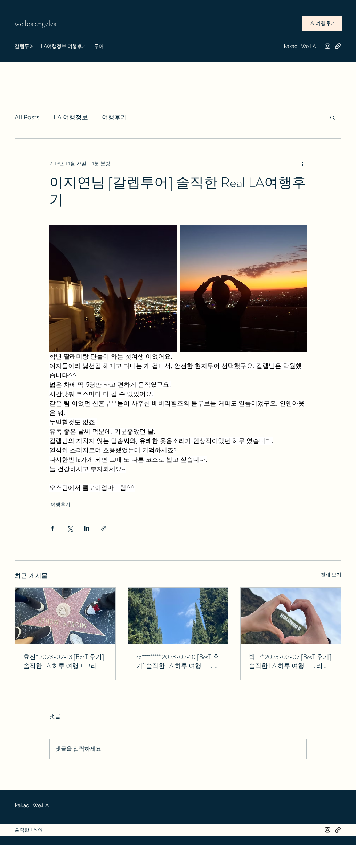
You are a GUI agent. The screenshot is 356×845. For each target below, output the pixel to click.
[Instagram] (327, 46)
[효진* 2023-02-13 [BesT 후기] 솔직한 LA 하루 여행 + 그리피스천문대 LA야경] (65, 616)
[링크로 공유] (103, 528)
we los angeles (36, 23)
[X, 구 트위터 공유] (69, 528)
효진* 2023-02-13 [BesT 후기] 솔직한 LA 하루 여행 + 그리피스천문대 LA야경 (63, 661)
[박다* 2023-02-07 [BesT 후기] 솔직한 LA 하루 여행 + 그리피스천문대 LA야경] (291, 616)
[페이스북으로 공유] (52, 528)
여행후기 (114, 117)
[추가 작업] (302, 163)
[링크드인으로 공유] (86, 528)
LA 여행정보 (71, 117)
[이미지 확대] (113, 288)
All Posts (27, 117)
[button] (332, 117)
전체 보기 (331, 574)
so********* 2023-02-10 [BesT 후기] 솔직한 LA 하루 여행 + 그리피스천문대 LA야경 (178, 661)
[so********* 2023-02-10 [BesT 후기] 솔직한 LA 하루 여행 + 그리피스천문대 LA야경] (178, 616)
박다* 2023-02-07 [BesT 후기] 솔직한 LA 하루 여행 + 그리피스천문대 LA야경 (290, 661)
